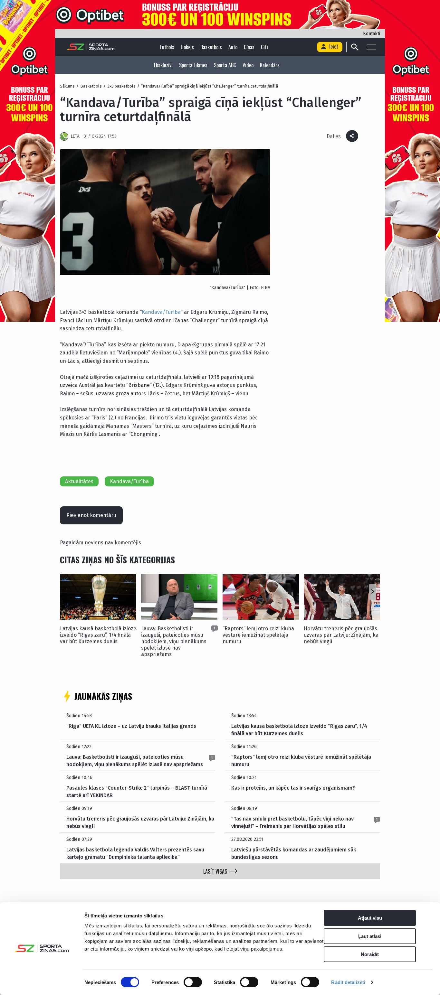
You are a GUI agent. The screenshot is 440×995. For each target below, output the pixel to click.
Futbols (167, 47)
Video (248, 65)
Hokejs (187, 47)
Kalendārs (270, 65)
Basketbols (211, 47)
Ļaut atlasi (369, 936)
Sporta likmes (193, 65)
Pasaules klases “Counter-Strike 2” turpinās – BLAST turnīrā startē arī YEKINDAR (136, 791)
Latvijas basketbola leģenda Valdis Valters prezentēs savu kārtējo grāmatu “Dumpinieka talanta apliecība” (135, 853)
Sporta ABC (225, 65)
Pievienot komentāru (91, 515)
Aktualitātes (79, 481)
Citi (264, 47)
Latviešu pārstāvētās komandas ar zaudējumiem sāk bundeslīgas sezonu (293, 853)
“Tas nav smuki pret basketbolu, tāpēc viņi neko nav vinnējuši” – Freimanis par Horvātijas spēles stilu (292, 822)
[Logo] (90, 47)
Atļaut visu (370, 918)
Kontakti (371, 33)
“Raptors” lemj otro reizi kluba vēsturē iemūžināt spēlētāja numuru (258, 634)
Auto (232, 47)
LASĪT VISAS (215, 871)
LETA (75, 136)
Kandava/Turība (161, 312)
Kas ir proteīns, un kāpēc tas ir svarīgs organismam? (293, 788)
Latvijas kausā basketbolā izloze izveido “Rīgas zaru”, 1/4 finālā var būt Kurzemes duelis (98, 634)
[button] (372, 592)
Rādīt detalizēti (348, 982)
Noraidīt (370, 954)
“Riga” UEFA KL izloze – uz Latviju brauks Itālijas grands (131, 726)
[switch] (193, 982)
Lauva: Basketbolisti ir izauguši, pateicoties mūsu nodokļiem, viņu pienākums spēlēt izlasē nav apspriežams (173, 641)
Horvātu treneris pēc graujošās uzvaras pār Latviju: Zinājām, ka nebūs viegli (341, 634)
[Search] (354, 47)
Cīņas (249, 47)
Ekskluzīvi (163, 65)
